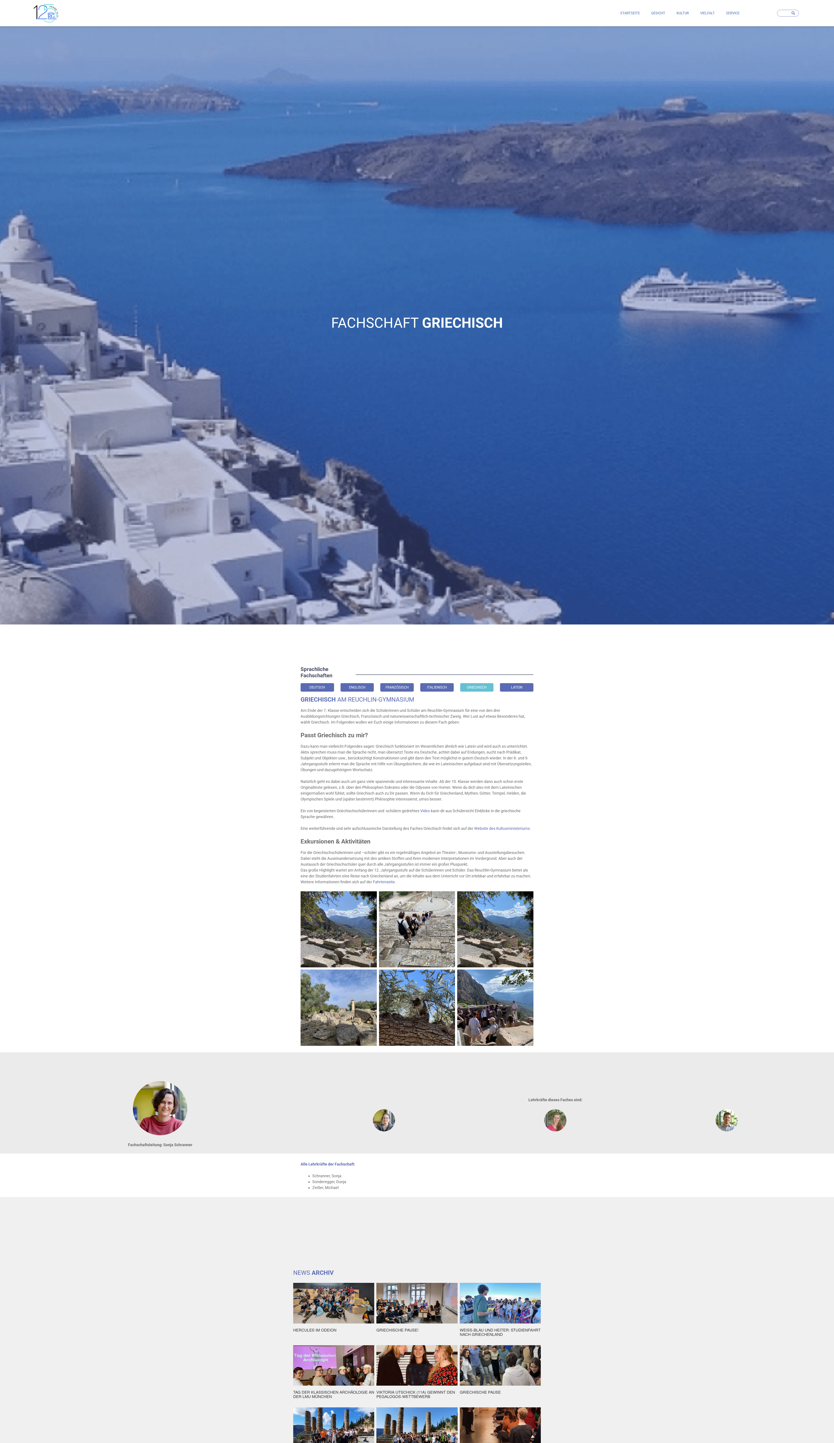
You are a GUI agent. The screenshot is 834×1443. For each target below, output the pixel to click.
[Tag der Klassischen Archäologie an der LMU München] (333, 1375)
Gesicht (658, 13)
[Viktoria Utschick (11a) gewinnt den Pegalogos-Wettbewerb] (416, 1374)
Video (425, 811)
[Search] (794, 13)
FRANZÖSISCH (397, 687)
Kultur (683, 13)
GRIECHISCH (476, 687)
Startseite (630, 13)
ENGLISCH (357, 687)
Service (733, 13)
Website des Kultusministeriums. (503, 828)
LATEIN (516, 687)
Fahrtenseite (384, 882)
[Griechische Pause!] (416, 1310)
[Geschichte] (46, 13)
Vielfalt (707, 13)
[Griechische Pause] (500, 1372)
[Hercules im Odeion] (333, 1310)
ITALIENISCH (437, 687)
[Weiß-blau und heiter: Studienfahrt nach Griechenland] (500, 1313)
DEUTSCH (317, 687)
